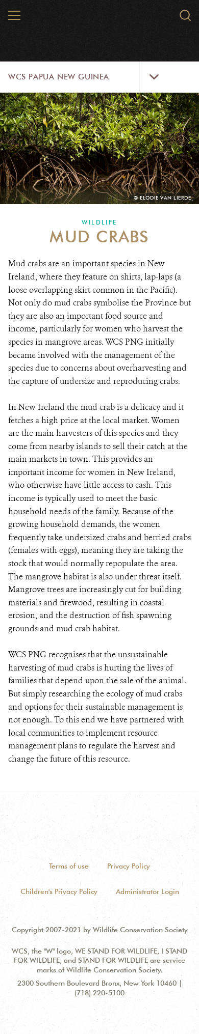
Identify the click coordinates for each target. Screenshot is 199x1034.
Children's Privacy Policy (58, 891)
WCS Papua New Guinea (58, 76)
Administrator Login (147, 891)
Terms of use (69, 866)
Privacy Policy (128, 866)
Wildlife (99, 222)
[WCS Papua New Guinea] (100, 19)
